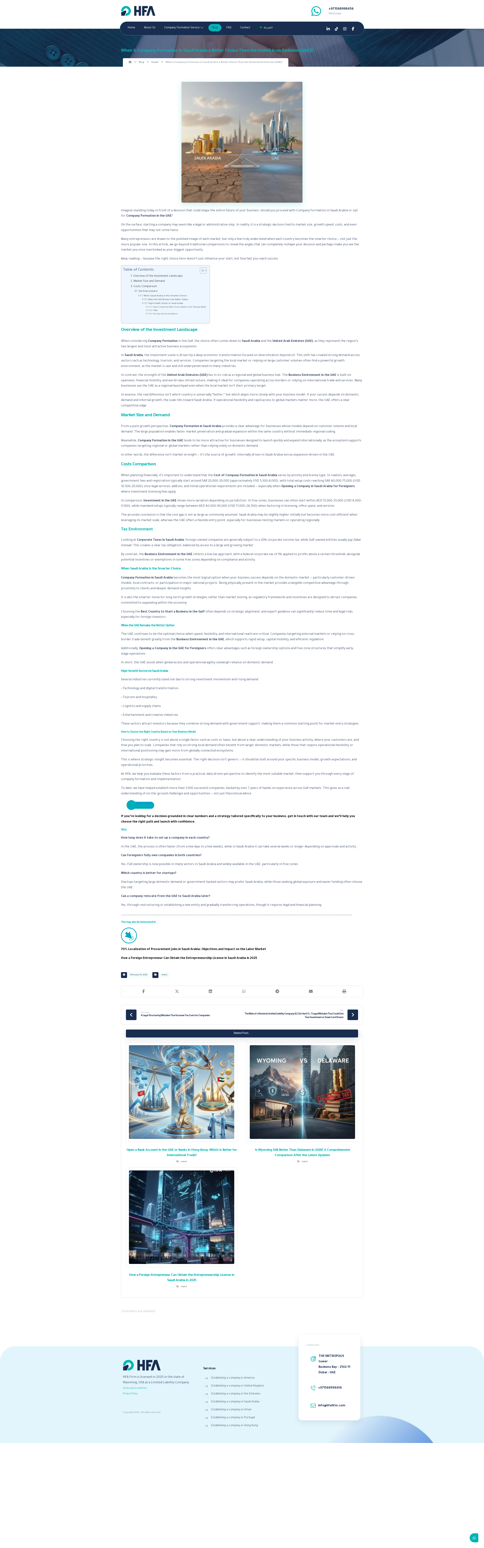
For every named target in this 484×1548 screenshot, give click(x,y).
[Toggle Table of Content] (201, 270)
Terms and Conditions (135, 1388)
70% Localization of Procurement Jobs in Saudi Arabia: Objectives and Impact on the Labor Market (193, 949)
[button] (143, 991)
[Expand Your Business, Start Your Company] (138, 11)
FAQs (155, 311)
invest (164, 975)
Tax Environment (148, 291)
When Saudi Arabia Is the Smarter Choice (165, 296)
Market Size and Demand (149, 281)
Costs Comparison (145, 286)
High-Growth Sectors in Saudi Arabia (165, 303)
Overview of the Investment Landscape (158, 276)
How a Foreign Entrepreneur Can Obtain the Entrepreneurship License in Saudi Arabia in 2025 (189, 958)
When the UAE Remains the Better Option (168, 300)
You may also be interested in (165, 314)
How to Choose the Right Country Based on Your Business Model (179, 307)
